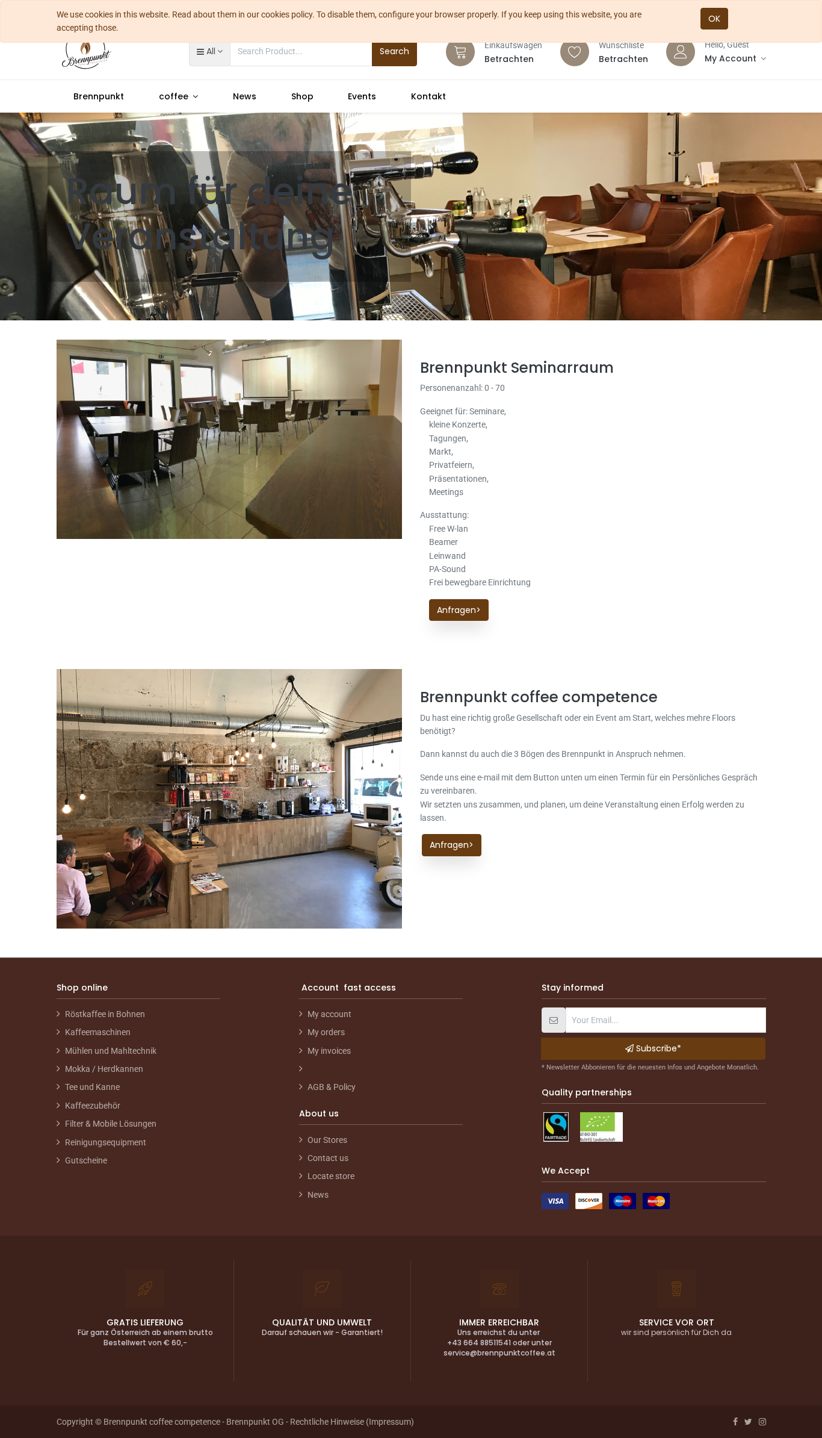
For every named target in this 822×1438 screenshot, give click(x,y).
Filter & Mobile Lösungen (110, 1123)
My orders (326, 1032)
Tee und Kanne (92, 1087)
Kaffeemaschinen (98, 1032)
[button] (209, 51)
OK (714, 19)
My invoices (329, 1051)
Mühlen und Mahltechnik (110, 1051)
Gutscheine (86, 1160)
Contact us (327, 1158)
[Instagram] (762, 1422)
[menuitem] (99, 96)
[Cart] (460, 51)
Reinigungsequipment (105, 1142)
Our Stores (327, 1140)
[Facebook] (735, 1422)
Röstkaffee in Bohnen (105, 1014)
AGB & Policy (331, 1087)
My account (329, 1014)
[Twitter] (748, 1422)
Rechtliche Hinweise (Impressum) (352, 1422)
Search (394, 51)
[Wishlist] (574, 51)
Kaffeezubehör (92, 1105)
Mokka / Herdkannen (104, 1069)
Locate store (330, 1176)
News (318, 1195)
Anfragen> (459, 610)
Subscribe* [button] (657, 1048)
